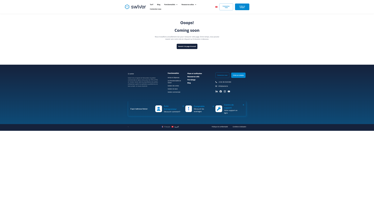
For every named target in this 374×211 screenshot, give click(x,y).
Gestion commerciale (174, 92)
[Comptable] (213, 106)
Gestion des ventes (173, 86)
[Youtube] (229, 91)
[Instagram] (225, 91)
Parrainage (191, 80)
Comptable (199, 106)
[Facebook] (221, 91)
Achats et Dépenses (173, 77)
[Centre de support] (243, 104)
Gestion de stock (173, 89)
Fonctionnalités (169, 4)
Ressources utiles (188, 4)
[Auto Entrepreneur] (183, 106)
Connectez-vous (155, 9)
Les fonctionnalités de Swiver (174, 81)
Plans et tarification (194, 73)
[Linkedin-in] (216, 91)
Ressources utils (193, 77)
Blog (158, 4)
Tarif (151, 4)
